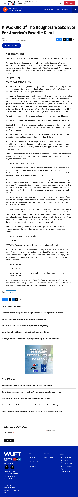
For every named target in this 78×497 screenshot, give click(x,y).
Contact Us (32, 457)
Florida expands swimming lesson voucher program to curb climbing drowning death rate (32, 313)
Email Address (9, 433)
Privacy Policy (48, 457)
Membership (32, 466)
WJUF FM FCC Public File (66, 464)
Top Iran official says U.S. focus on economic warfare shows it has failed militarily (30, 405)
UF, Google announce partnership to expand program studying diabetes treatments (30, 339)
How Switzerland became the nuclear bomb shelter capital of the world (26, 398)
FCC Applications (65, 471)
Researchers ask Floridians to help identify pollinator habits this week (26, 332)
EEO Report (63, 470)
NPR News (11, 292)
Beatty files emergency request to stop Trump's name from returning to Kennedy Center (32, 392)
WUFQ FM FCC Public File (66, 467)
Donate (70, 3)
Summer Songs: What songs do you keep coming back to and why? (24, 319)
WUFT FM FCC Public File (66, 458)
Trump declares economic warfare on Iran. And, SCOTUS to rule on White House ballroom (32, 411)
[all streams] (75, 9)
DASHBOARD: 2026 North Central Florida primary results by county (25, 326)
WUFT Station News (35, 462)
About (30, 453)
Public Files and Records (64, 453)
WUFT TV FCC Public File (66, 461)
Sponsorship (48, 453)
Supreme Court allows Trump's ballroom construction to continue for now (27, 385)
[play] (5, 9)
